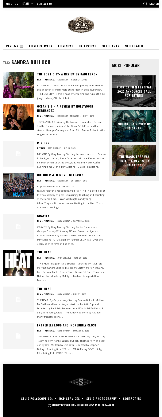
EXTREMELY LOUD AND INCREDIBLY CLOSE (67, 325)
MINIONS (43, 143)
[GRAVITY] (18, 226)
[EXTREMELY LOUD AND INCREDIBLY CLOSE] (18, 336)
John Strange (64, 257)
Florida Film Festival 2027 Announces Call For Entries (134, 91)
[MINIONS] (18, 154)
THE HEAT (44, 252)
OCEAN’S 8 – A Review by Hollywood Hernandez (65, 108)
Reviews (41, 148)
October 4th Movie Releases (60, 175)
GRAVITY (43, 215)
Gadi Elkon (62, 79)
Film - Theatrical (46, 80)
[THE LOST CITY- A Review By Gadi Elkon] (18, 85)
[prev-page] (141, 83)
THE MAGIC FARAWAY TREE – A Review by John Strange (134, 160)
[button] (151, 3)
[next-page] (149, 83)
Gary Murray (54, 148)
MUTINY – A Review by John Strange (134, 126)
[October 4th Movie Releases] (18, 186)
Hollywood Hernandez (68, 116)
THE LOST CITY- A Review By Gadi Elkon (67, 74)
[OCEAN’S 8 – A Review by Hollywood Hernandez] (18, 117)
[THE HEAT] (18, 263)
